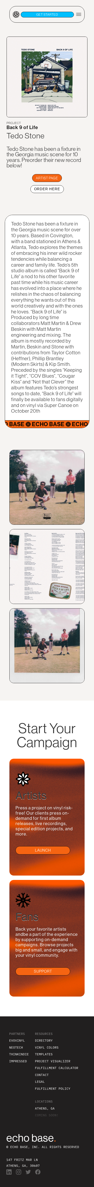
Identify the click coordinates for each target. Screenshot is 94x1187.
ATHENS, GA (45, 1108)
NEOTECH (16, 1047)
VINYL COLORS (47, 1047)
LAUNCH (43, 850)
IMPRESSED (18, 1061)
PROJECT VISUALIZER (52, 1061)
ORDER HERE (47, 189)
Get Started (47, 14)
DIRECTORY (44, 1040)
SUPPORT (43, 971)
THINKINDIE (19, 1054)
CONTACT (42, 1075)
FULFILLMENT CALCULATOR (56, 1068)
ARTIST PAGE (47, 178)
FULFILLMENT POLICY (52, 1088)
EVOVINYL (17, 1040)
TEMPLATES (44, 1054)
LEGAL (40, 1081)
